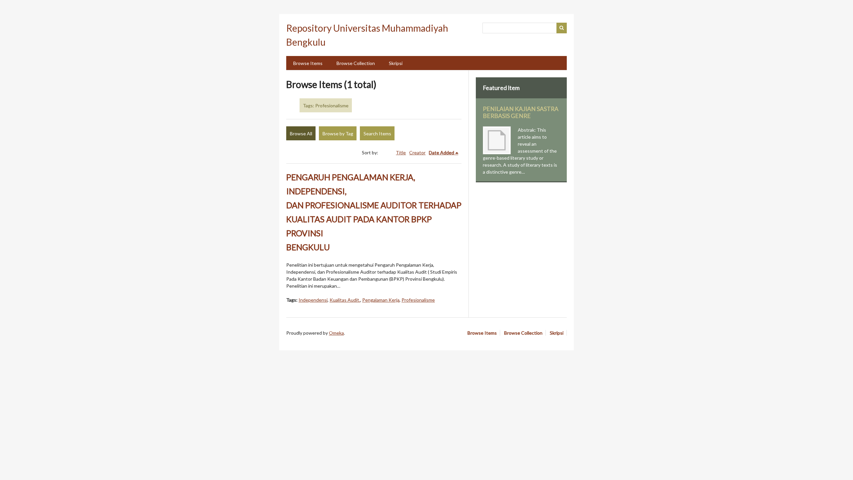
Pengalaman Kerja (381, 300)
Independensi (313, 300)
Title (401, 152)
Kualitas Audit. (345, 300)
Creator (417, 152)
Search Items (377, 133)
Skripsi (396, 63)
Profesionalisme (418, 300)
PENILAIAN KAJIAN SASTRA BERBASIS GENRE (520, 112)
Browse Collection (356, 63)
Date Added (441, 152)
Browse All (301, 133)
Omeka (336, 333)
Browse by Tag (338, 133)
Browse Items (308, 63)
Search (561, 28)
